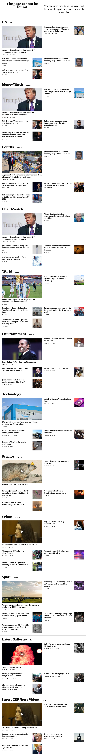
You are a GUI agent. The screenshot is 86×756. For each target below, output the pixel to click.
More (12, 23)
